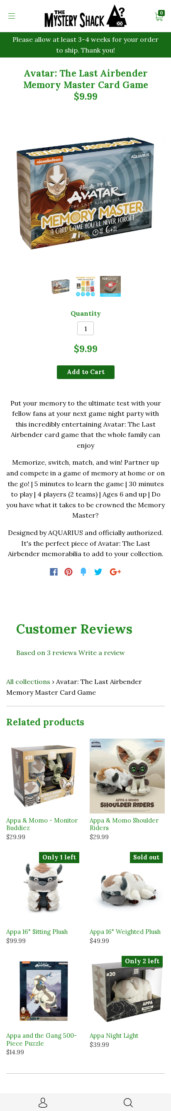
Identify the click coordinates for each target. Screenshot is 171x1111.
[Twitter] (98, 572)
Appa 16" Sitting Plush (37, 932)
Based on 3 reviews (46, 652)
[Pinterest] (68, 572)
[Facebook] (53, 572)
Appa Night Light (114, 1035)
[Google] (115, 572)
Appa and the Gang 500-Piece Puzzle (41, 1039)
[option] (85, 191)
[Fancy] (83, 572)
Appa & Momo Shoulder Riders (124, 824)
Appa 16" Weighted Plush (125, 932)
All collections (28, 681)
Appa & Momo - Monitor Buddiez (42, 824)
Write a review (101, 652)
